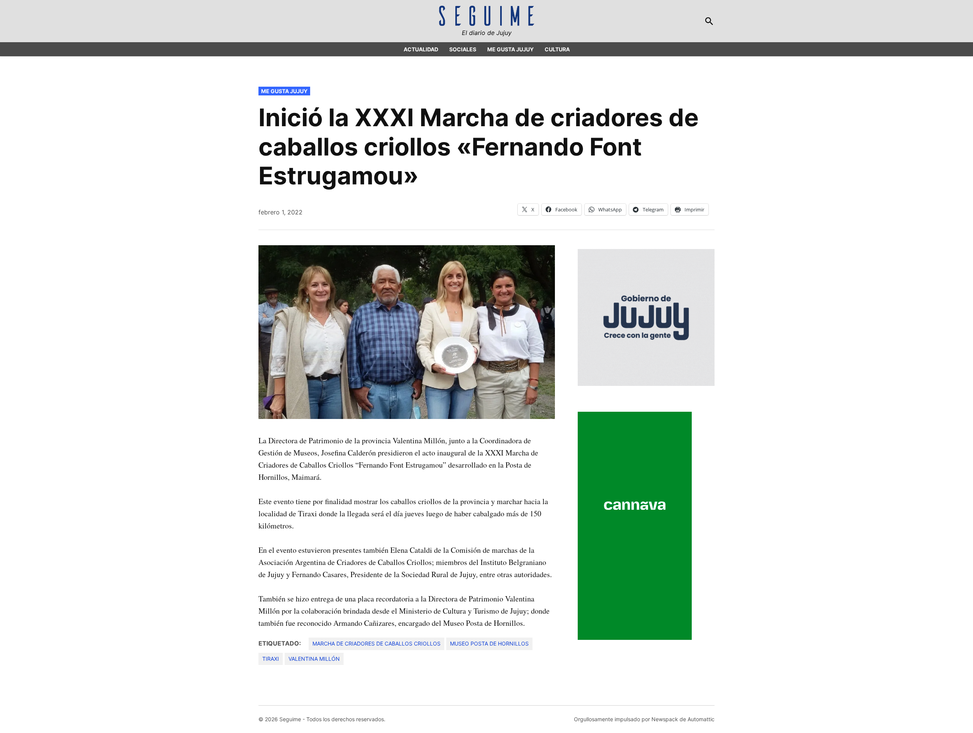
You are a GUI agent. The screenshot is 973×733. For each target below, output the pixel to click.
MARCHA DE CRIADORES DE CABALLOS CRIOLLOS (376, 643)
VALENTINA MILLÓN (314, 658)
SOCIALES (462, 49)
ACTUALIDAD (421, 49)
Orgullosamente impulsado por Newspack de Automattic (644, 719)
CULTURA (557, 49)
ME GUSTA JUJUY (510, 49)
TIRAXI (270, 658)
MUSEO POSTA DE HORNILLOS (489, 643)
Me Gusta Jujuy (284, 91)
